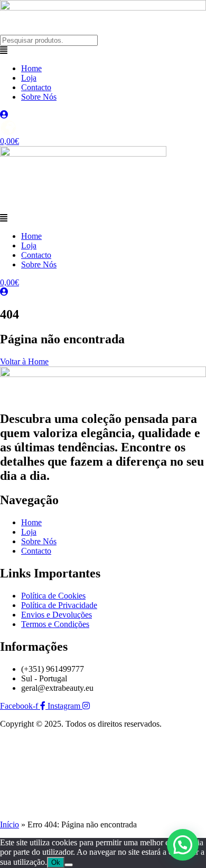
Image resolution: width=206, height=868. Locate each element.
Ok (55, 862)
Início (9, 824)
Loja (28, 77)
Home (31, 68)
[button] (103, 50)
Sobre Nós (39, 96)
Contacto (36, 87)
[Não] (68, 864)
